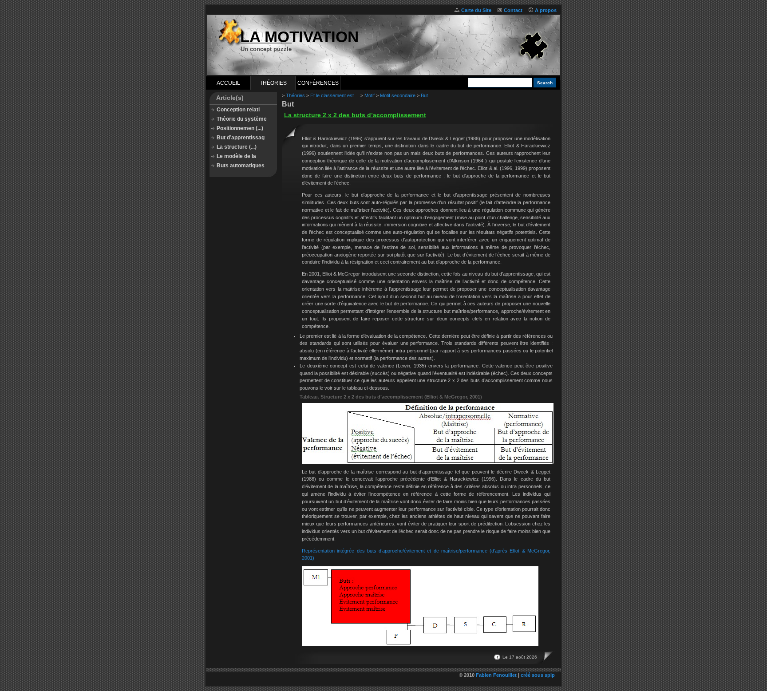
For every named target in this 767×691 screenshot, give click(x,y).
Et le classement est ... (334, 95)
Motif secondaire (397, 95)
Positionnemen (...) (240, 128)
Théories (273, 83)
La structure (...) (237, 147)
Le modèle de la (236, 156)
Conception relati (238, 110)
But (424, 95)
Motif (369, 95)
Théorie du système (242, 119)
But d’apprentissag (241, 137)
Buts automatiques (241, 165)
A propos (546, 10)
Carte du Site (476, 10)
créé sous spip (538, 675)
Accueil (228, 83)
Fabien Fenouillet (496, 675)
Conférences (318, 83)
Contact (513, 10)
